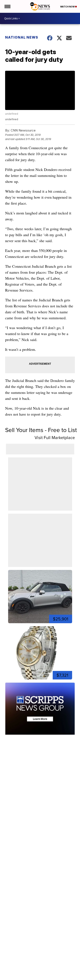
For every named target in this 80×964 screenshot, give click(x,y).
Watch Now (67, 6)
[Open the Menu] (7, 6)
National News (21, 37)
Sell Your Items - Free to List (41, 430)
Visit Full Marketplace (55, 437)
